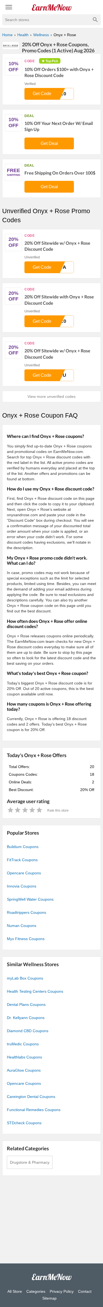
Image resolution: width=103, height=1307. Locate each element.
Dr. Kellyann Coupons (25, 1017)
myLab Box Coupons (25, 978)
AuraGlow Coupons (24, 1070)
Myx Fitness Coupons (25, 939)
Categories (35, 1291)
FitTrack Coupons (22, 860)
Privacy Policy (62, 1291)
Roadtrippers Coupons (26, 912)
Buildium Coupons (22, 846)
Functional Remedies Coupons (33, 1110)
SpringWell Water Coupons (30, 899)
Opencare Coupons (24, 873)
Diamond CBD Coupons (27, 1031)
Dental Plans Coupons (26, 1004)
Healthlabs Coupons (24, 1057)
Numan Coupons (21, 925)
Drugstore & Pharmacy (29, 1162)
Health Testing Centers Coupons (35, 991)
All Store (14, 1291)
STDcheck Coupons (24, 1123)
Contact (84, 1291)
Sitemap (49, 1298)
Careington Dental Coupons (31, 1096)
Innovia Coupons (21, 886)
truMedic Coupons (23, 1044)
